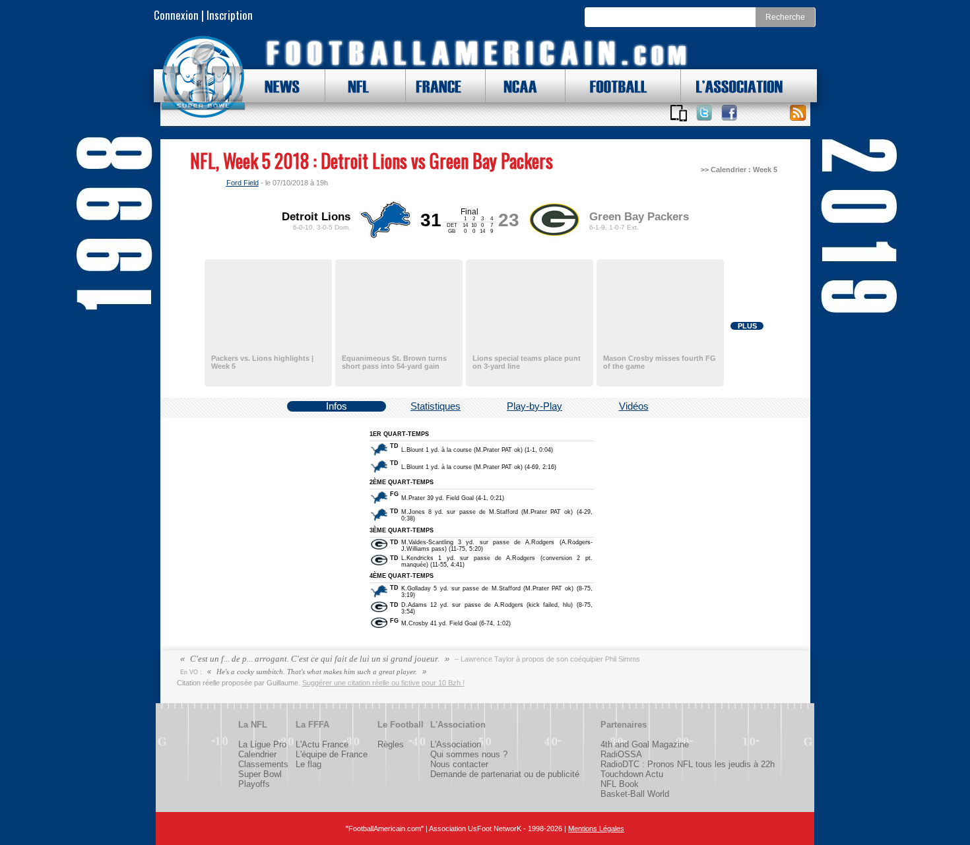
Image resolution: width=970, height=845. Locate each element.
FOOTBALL (608, 86)
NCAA (515, 86)
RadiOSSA (621, 754)
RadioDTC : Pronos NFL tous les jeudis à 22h (687, 764)
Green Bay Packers (639, 216)
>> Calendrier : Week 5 (739, 169)
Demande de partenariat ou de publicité (504, 774)
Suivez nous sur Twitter (704, 112)
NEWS (276, 86)
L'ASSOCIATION (732, 86)
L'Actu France (322, 744)
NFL (355, 86)
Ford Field (242, 183)
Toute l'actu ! (797, 112)
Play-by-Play (534, 406)
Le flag (308, 764)
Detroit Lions (316, 216)
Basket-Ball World (634, 794)
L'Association (455, 744)
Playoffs (254, 784)
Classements (263, 764)
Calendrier (257, 754)
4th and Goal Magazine (644, 744)
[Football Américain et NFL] (203, 77)
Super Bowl (260, 774)
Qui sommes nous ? (468, 754)
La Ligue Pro (262, 744)
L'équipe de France (332, 754)
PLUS (747, 326)
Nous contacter (459, 764)
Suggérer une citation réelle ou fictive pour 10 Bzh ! (383, 683)
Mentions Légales (596, 828)
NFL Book (619, 784)
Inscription (230, 15)
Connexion (176, 15)
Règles (390, 744)
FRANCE (435, 86)
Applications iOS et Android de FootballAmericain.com (679, 112)
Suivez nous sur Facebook (729, 112)
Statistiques (435, 406)
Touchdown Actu (631, 774)
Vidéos (634, 406)
